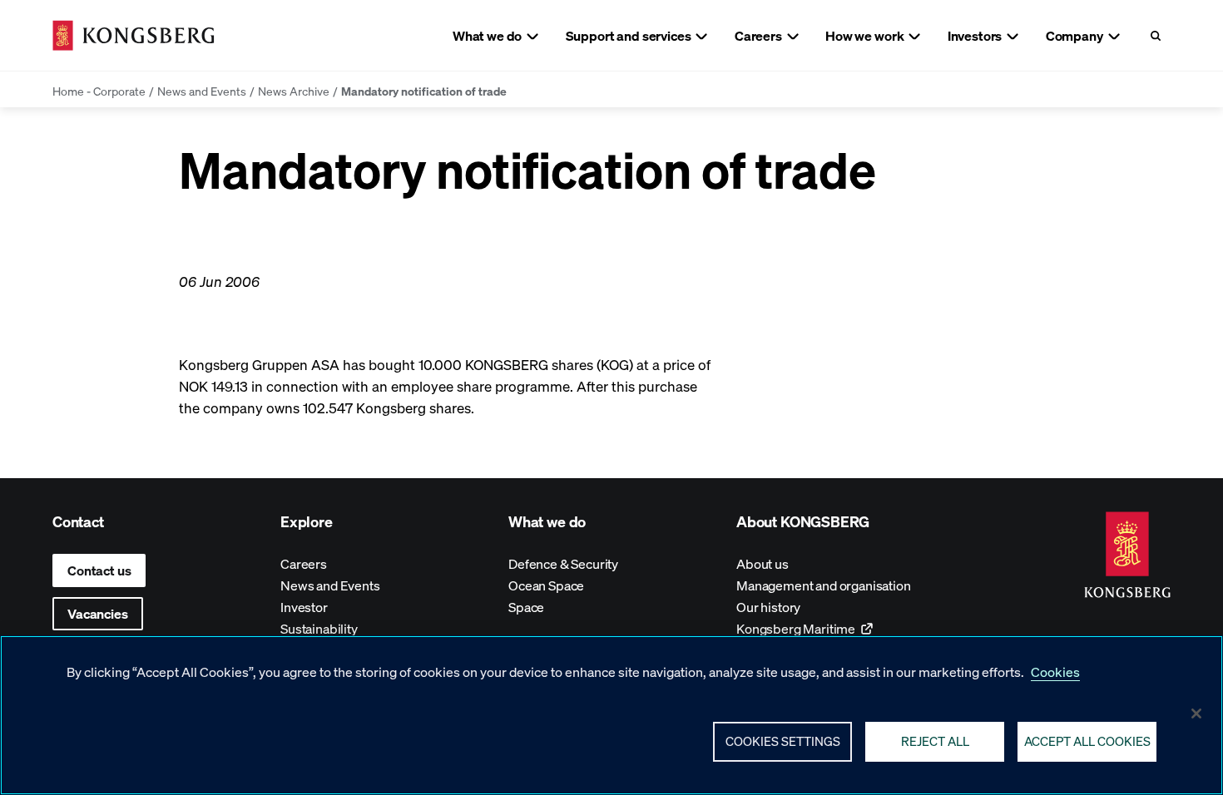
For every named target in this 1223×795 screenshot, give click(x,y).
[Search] (1155, 35)
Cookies (1055, 671)
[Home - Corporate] (133, 35)
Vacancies (97, 613)
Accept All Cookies (1087, 741)
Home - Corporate (99, 90)
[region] (611, 715)
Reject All (935, 741)
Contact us (99, 570)
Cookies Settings (782, 741)
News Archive (293, 90)
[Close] (1196, 713)
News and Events (201, 90)
